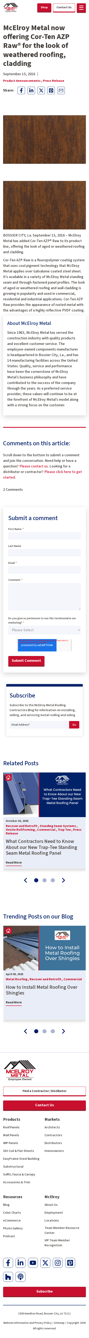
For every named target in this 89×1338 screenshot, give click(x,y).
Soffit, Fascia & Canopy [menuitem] (19, 1174)
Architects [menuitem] (52, 1127)
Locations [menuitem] (51, 1220)
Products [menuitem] (11, 1119)
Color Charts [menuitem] (12, 1212)
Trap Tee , (65, 829)
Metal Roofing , (18, 979)
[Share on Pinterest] (51, 90)
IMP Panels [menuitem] (10, 1143)
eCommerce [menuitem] (12, 1220)
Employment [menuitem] (53, 1212)
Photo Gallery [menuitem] (13, 1228)
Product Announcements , (23, 80)
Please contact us (33, 466)
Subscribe (44, 1291)
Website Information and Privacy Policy (27, 1323)
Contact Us (44, 1105)
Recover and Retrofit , (23, 826)
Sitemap (59, 1323)
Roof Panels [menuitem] (11, 1127)
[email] (61, 90)
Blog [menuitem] (6, 1205)
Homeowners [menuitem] (54, 1151)
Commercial (73, 979)
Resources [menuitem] (12, 1196)
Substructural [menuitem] (13, 1166)
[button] (81, 7)
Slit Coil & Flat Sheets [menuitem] (18, 1151)
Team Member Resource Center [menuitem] (61, 1230)
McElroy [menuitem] (51, 1196)
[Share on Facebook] (21, 90)
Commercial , (47, 829)
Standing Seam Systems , (59, 826)
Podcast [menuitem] (9, 1236)
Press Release (53, 80)
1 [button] (36, 880)
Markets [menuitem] (52, 1119)
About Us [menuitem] (51, 1205)
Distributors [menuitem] (53, 1143)
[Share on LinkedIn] (31, 90)
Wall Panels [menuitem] (11, 1135)
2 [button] (44, 880)
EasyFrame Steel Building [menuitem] (21, 1158)
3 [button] (53, 880)
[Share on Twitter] (41, 90)
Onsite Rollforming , (21, 829)
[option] (44, 820)
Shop (44, 7)
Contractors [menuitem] (53, 1135)
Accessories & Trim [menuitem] (16, 1182)
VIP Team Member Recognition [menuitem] (57, 1243)
